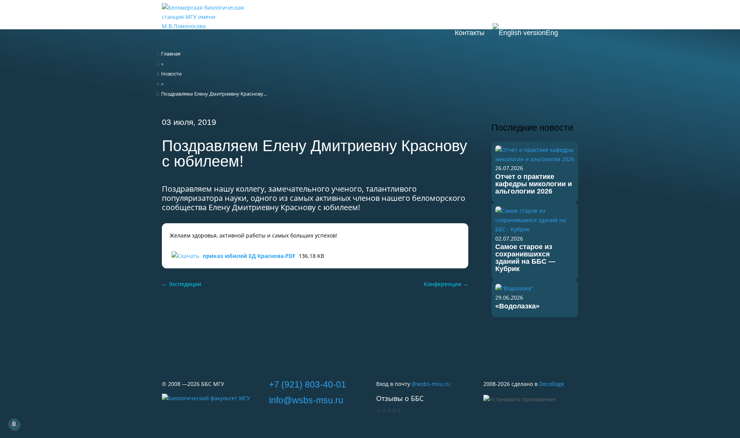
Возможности (433, 13)
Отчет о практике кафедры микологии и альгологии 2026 (533, 184)
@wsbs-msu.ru (431, 383)
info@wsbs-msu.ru (306, 400)
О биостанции (374, 13)
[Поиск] (574, 32)
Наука (528, 13)
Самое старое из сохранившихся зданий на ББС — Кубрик (525, 258)
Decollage (551, 383)
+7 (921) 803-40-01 (307, 384)
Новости (322, 13)
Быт (559, 13)
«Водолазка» (517, 306)
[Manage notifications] (14, 424)
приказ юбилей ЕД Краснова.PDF (249, 255)
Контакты (469, 33)
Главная (170, 53)
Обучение (487, 13)
